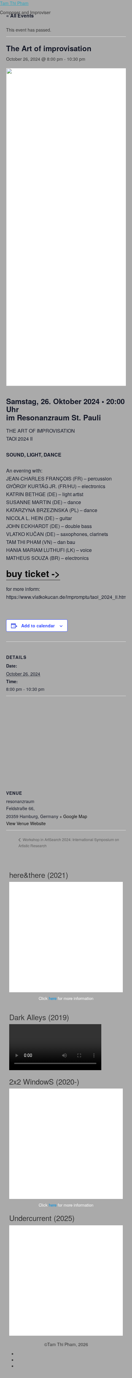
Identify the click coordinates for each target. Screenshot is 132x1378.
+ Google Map (73, 816)
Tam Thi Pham (14, 3)
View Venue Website (26, 823)
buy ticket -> (33, 573)
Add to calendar (38, 625)
